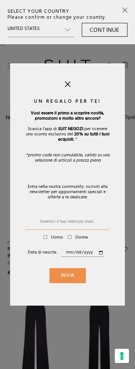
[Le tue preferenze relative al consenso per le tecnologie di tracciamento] (122, 356)
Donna (81, 238)
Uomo (57, 238)
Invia (68, 276)
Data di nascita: (42, 253)
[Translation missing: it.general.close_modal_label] (67, 85)
